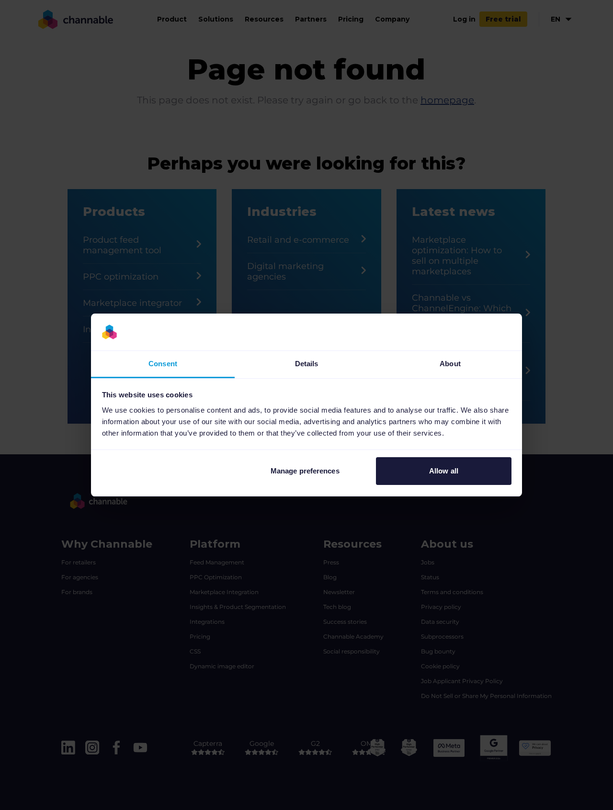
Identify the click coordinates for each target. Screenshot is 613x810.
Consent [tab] (162, 364)
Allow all (443, 471)
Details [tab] (306, 364)
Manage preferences (305, 471)
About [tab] (450, 364)
